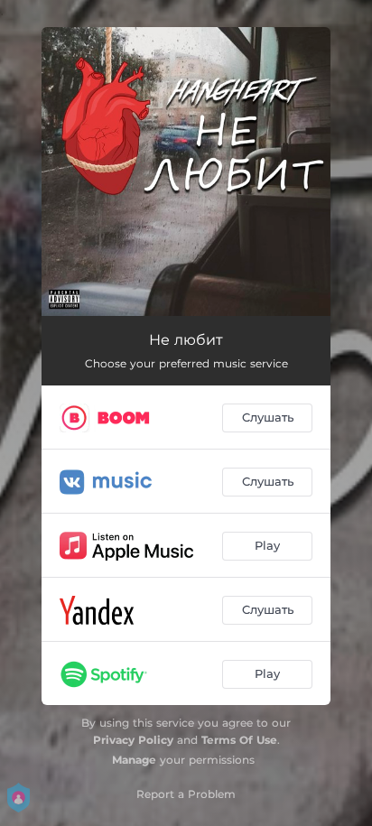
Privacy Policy (133, 740)
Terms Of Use (239, 740)
